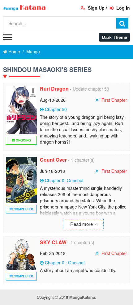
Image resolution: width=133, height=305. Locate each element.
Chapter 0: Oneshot (64, 180)
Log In (122, 8)
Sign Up (96, 8)
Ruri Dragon (54, 88)
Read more (82, 224)
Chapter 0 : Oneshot (65, 262)
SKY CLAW (53, 242)
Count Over (53, 159)
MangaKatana (82, 297)
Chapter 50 (56, 109)
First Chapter (114, 100)
